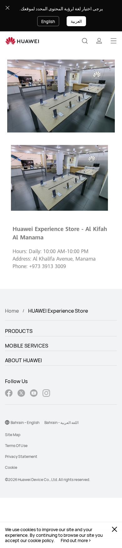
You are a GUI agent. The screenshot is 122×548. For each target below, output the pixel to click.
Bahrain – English (25, 422)
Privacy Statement (21, 456)
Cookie (11, 467)
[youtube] (34, 394)
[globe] (7, 422)
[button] (84, 40)
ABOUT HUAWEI (23, 360)
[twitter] (21, 394)
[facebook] (9, 394)
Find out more (74, 540)
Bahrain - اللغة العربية (61, 422)
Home (12, 310)
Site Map (12, 434)
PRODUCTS (19, 331)
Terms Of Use (16, 445)
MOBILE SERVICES (26, 346)
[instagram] (46, 394)
